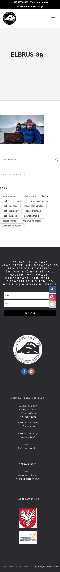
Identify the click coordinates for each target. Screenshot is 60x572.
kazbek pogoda (10, 205)
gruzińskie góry (10, 196)
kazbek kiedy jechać (39, 201)
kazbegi (6, 201)
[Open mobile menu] (54, 18)
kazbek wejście (10, 215)
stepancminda (9, 220)
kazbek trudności (33, 210)
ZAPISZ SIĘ (30, 313)
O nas (28, 471)
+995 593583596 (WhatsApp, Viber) (30, 2)
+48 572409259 (28, 426)
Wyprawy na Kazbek (28, 475)
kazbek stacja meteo (34, 205)
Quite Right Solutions (44, 566)
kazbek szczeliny (10, 210)
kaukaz (45, 196)
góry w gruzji (30, 196)
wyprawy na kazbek (12, 225)
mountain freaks (31, 215)
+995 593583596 (27, 437)
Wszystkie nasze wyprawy (27, 479)
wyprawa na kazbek (32, 220)
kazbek (20, 201)
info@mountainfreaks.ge (30, 6)
